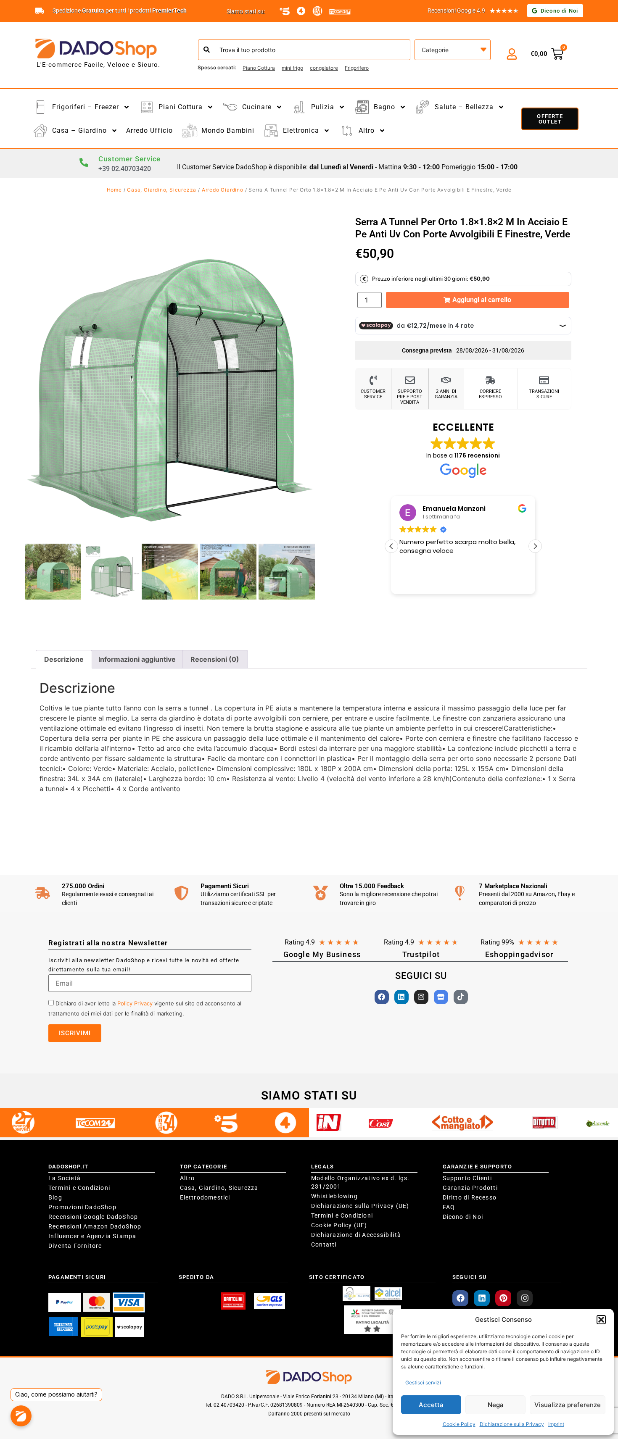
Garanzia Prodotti (470, 1187)
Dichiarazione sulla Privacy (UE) (360, 1205)
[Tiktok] (461, 997)
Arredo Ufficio (149, 130)
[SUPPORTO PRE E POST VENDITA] (410, 380)
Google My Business (322, 954)
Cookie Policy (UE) (339, 1225)
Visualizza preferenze (567, 1405)
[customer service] (373, 380)
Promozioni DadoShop (82, 1207)
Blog (55, 1197)
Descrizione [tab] (64, 659)
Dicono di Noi (463, 1216)
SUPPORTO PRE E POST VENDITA (410, 397)
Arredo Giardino (222, 190)
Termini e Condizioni (79, 1187)
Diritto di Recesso (470, 1197)
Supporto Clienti (467, 1178)
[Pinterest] (503, 1298)
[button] (601, 1319)
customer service (373, 394)
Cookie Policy (459, 1424)
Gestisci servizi (423, 1382)
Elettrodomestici (205, 1197)
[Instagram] (421, 997)
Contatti (324, 1244)
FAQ (449, 1207)
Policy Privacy (135, 1003)
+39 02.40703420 (124, 169)
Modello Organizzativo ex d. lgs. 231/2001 (360, 1182)
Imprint (556, 1424)
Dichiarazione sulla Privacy (512, 1424)
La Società (64, 1178)
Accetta (431, 1405)
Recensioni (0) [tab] (214, 659)
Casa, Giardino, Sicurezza (161, 190)
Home (114, 190)
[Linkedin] (401, 997)
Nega (496, 1405)
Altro (187, 1178)
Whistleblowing (334, 1196)
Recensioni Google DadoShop (93, 1216)
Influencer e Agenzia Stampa (92, 1236)
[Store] (441, 997)
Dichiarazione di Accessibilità (356, 1234)
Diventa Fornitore (75, 1245)
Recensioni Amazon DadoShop (94, 1226)
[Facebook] (382, 997)
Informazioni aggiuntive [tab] (137, 659)
